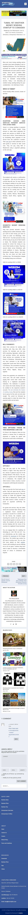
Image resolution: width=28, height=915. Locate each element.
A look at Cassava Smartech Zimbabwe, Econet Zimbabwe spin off (13, 668)
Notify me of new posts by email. (12, 777)
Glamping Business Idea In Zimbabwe (12, 648)
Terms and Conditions (6, 843)
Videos (3, 869)
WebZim (21, 913)
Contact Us (4, 832)
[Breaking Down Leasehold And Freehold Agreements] (14, 679)
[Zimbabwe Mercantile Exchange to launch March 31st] (14, 699)
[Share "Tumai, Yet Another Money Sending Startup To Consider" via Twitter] (11, 564)
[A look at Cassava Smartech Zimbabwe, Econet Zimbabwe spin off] (14, 659)
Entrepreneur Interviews (15, 34)
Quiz (2, 865)
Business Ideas (5, 799)
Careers (3, 836)
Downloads (4, 858)
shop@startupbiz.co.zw (10, 901)
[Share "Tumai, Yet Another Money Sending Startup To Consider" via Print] (19, 564)
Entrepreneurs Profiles (6, 814)
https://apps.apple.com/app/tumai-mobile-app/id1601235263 (14, 732)
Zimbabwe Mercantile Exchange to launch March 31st (14, 709)
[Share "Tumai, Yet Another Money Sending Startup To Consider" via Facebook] (8, 564)
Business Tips (4, 807)
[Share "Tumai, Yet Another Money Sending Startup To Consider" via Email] (16, 564)
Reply (16, 739)
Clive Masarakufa (14, 30)
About (2, 829)
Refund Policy (4, 839)
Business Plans (5, 803)
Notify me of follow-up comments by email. (12, 774)
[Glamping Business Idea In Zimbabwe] (14, 640)
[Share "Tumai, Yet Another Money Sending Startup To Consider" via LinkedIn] (14, 564)
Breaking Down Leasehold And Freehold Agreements (13, 688)
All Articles (12, 32)
